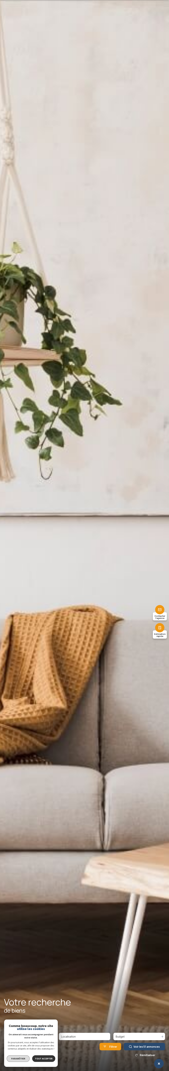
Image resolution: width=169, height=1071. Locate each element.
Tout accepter (43, 1058)
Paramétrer (18, 1058)
